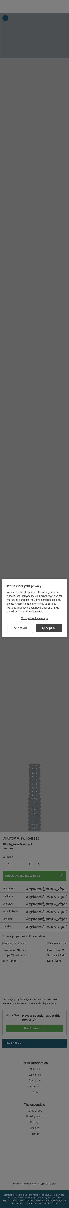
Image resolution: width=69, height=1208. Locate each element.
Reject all (20, 628)
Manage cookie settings (34, 618)
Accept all (49, 628)
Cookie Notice (34, 611)
